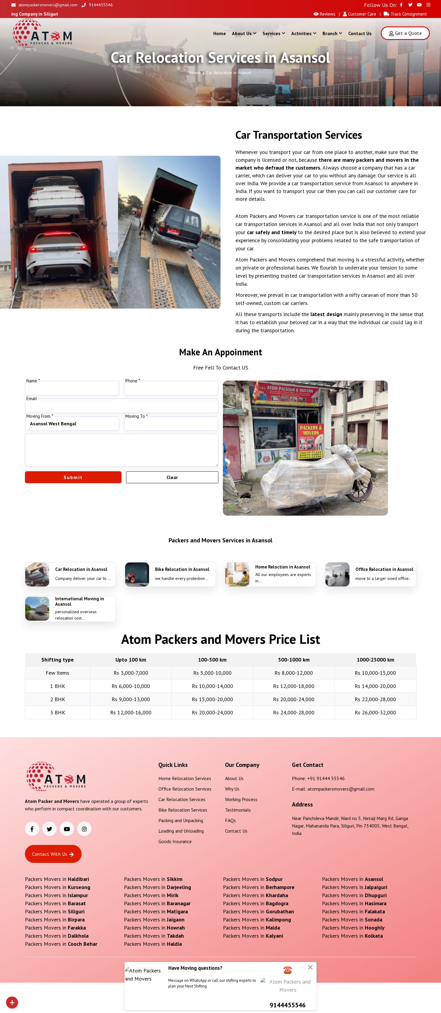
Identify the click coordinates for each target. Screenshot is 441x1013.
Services (271, 33)
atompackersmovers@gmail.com (48, 5)
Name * (33, 380)
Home (219, 33)
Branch (330, 33)
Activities (301, 33)
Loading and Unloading (181, 831)
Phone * (132, 380)
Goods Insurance (175, 841)
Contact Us (360, 33)
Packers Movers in (57, 879)
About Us (242, 33)
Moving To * (136, 416)
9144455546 (101, 5)
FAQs (230, 820)
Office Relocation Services (185, 789)
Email (31, 398)
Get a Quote (408, 33)
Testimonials (238, 810)
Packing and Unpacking (180, 820)
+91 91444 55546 (326, 778)
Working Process (241, 799)
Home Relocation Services (184, 778)
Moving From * (39, 416)
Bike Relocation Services (182, 810)
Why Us (232, 789)
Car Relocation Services (182, 799)
